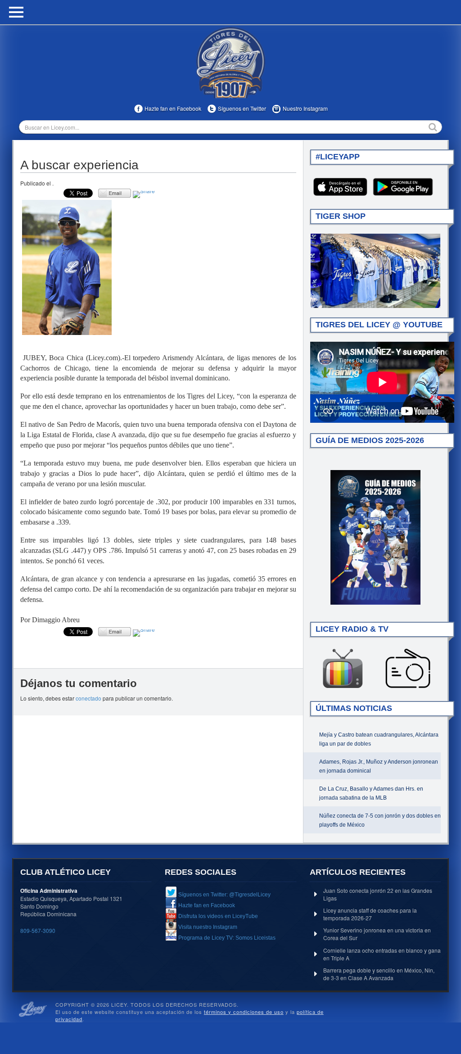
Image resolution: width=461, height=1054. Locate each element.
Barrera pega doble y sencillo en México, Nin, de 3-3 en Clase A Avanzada (378, 974)
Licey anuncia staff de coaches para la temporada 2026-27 (370, 914)
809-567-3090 (37, 930)
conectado (88, 698)
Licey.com (230, 62)
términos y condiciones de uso (244, 1011)
